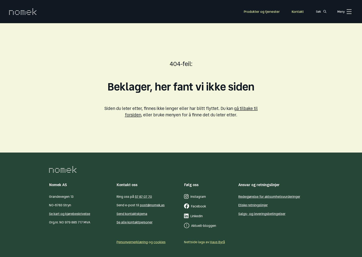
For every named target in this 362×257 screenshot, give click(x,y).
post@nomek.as (152, 205)
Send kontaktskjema (132, 213)
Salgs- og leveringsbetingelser (261, 213)
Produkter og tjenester (262, 11)
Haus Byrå (217, 242)
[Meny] (340, 11)
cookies (159, 242)
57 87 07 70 (143, 196)
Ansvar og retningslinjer (259, 184)
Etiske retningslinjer (253, 205)
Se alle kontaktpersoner (135, 222)
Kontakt (298, 11)
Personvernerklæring (132, 242)
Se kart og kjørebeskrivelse (69, 213)
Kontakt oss (127, 184)
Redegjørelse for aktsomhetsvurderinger (269, 196)
